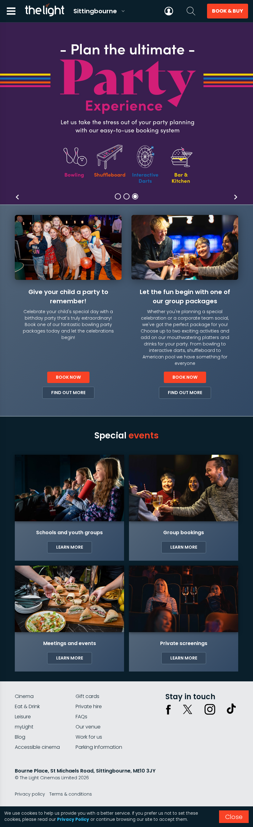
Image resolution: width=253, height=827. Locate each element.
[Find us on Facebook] (168, 709)
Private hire (89, 706)
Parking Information (99, 747)
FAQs (81, 716)
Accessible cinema (37, 747)
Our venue (88, 726)
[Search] (191, 11)
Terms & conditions (70, 794)
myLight (24, 726)
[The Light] (44, 11)
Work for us (89, 736)
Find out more (68, 392)
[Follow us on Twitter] (187, 709)
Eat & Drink (27, 706)
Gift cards (87, 696)
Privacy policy (30, 794)
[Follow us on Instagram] (210, 709)
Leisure (23, 716)
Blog (20, 736)
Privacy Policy (73, 819)
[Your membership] (169, 11)
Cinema (24, 696)
